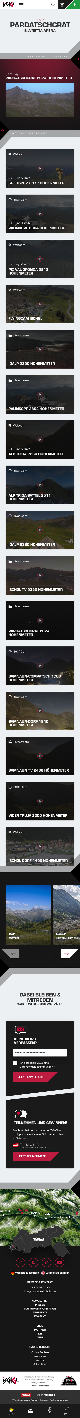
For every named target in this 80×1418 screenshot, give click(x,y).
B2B (40, 1333)
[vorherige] (10, 953)
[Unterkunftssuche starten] (72, 4)
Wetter (40, 1360)
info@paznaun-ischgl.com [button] (40, 1291)
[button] (53, 4)
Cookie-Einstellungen (40, 1385)
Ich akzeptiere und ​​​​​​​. (43, 1064)
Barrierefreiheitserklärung (42, 1380)
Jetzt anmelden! (31, 1077)
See (47, 1214)
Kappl (35, 1213)
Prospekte (40, 1312)
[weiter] (69, 953)
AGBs (40, 1062)
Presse (40, 1304)
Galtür (5, 1212)
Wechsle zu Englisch (57, 1273)
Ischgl (23, 1210)
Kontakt (40, 1316)
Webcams (40, 1356)
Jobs (40, 1326)
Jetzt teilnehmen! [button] (32, 1156)
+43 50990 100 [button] (40, 1287)
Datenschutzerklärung (45, 1377)
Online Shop (40, 1364)
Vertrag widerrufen (39, 1383)
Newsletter (40, 1301)
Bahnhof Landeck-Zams (64, 1217)
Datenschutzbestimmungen (36, 1066)
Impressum (29, 1377)
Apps (40, 1337)
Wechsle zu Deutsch (27, 1273)
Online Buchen (40, 1352)
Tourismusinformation (40, 1308)
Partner (40, 1329)
